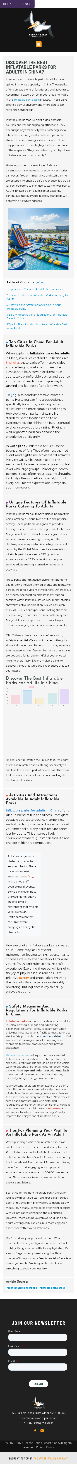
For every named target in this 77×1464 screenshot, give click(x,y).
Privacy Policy (45, 1447)
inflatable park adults (27, 99)
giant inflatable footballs (22, 1287)
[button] (39, 44)
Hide (40, 282)
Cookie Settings (17, 4)
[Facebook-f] (35, 1430)
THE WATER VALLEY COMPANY (50, 1458)
